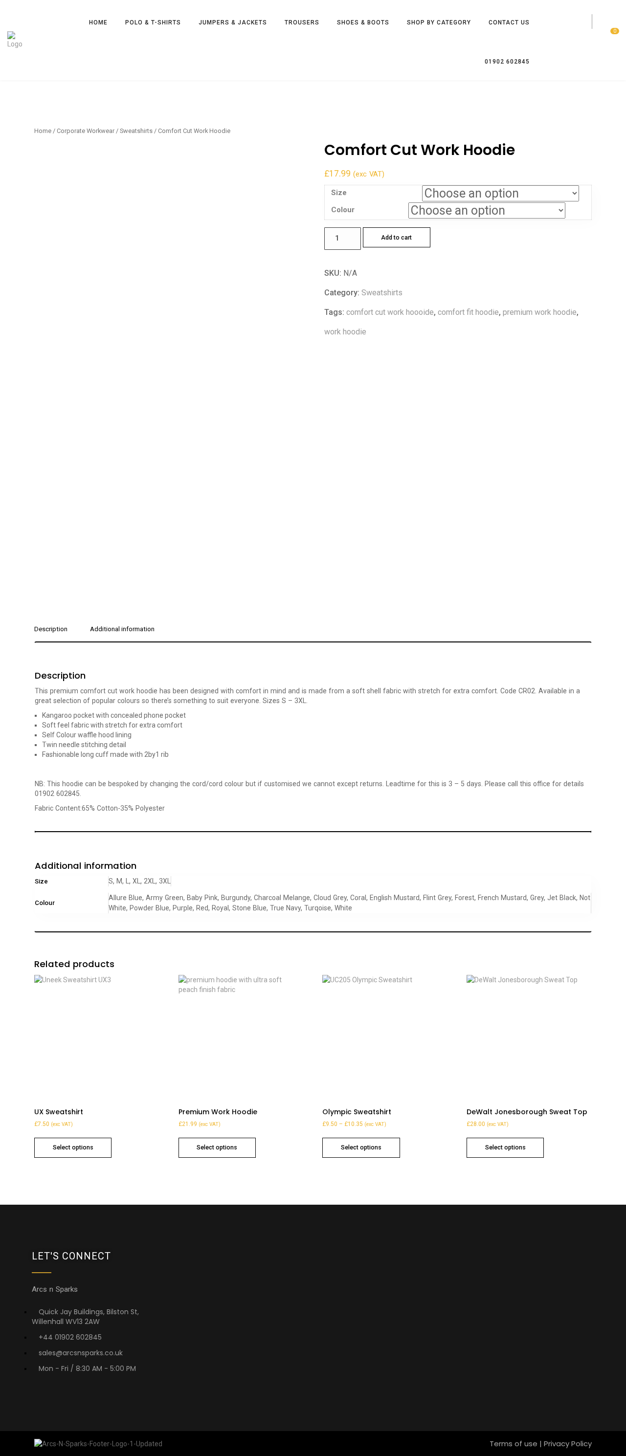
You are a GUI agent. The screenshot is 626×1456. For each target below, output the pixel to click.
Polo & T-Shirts (153, 22)
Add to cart (396, 237)
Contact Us (509, 22)
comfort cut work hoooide (390, 312)
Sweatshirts (136, 130)
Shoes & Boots (363, 22)
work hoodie (345, 331)
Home (98, 22)
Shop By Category (439, 22)
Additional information (122, 629)
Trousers (302, 22)
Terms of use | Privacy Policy (541, 1443)
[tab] (54, 633)
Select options (73, 1147)
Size (339, 192)
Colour (343, 209)
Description (50, 629)
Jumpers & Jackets (233, 22)
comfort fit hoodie (468, 312)
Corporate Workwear (85, 130)
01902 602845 (507, 61)
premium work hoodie (540, 312)
